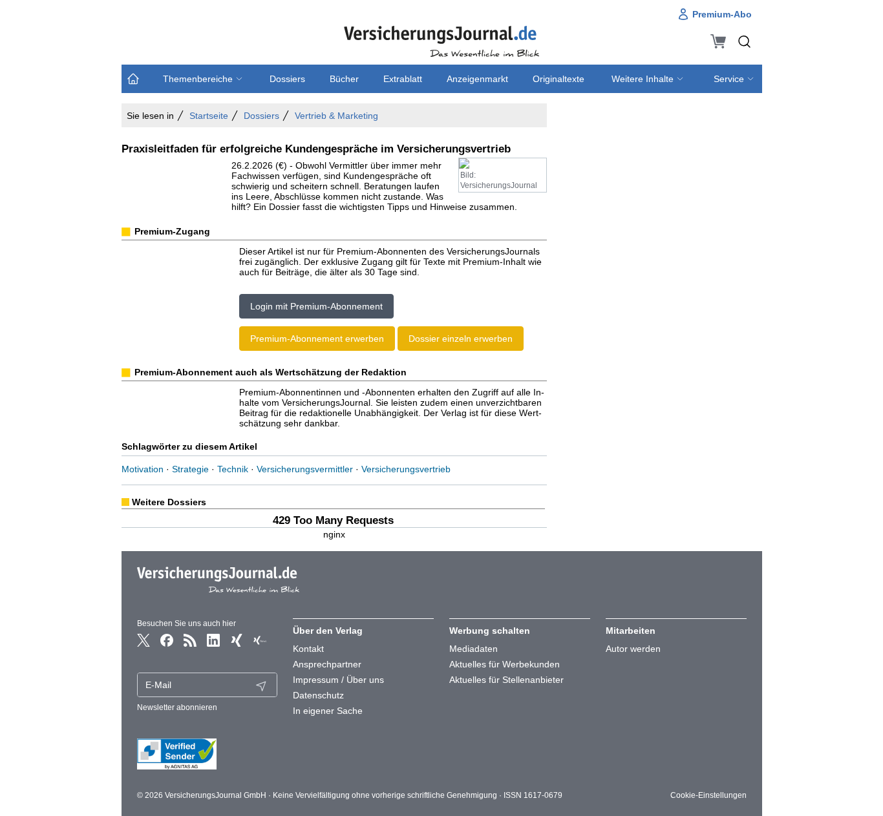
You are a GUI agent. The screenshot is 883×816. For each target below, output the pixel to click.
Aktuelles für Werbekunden (504, 664)
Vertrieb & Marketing (336, 115)
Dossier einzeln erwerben (461, 338)
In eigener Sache (328, 711)
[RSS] (190, 640)
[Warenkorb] (718, 41)
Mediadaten (473, 648)
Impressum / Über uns (338, 680)
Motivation (143, 469)
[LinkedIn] (213, 640)
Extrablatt (402, 79)
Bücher (344, 79)
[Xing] (236, 640)
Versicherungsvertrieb (406, 469)
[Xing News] (259, 640)
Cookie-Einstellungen (708, 795)
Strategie (190, 469)
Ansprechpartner (327, 664)
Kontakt (308, 648)
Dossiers (287, 79)
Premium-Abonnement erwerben (317, 338)
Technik (232, 469)
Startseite (208, 115)
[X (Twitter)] (143, 640)
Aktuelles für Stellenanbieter (506, 680)
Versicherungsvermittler (305, 469)
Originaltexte (558, 79)
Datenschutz (318, 695)
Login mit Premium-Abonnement (316, 306)
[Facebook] (166, 640)
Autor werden (633, 648)
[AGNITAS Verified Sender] (207, 753)
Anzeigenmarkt (477, 79)
